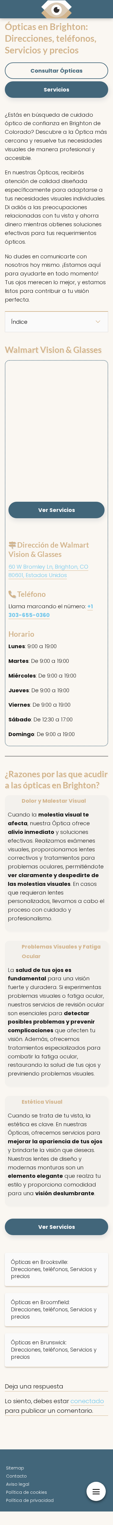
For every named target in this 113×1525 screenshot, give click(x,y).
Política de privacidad (30, 1500)
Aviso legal (17, 1484)
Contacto (16, 1476)
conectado (87, 1401)
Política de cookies (26, 1492)
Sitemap (15, 1468)
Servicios (56, 89)
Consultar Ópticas (56, 70)
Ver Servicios (56, 510)
